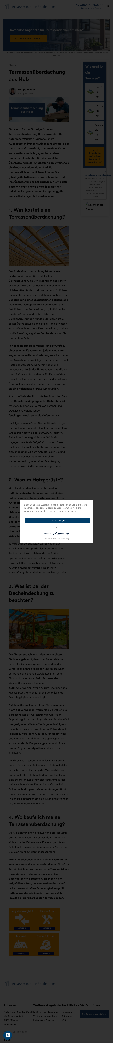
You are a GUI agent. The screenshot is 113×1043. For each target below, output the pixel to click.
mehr (57, 527)
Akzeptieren (57, 520)
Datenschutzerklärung (61, 539)
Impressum (48, 539)
